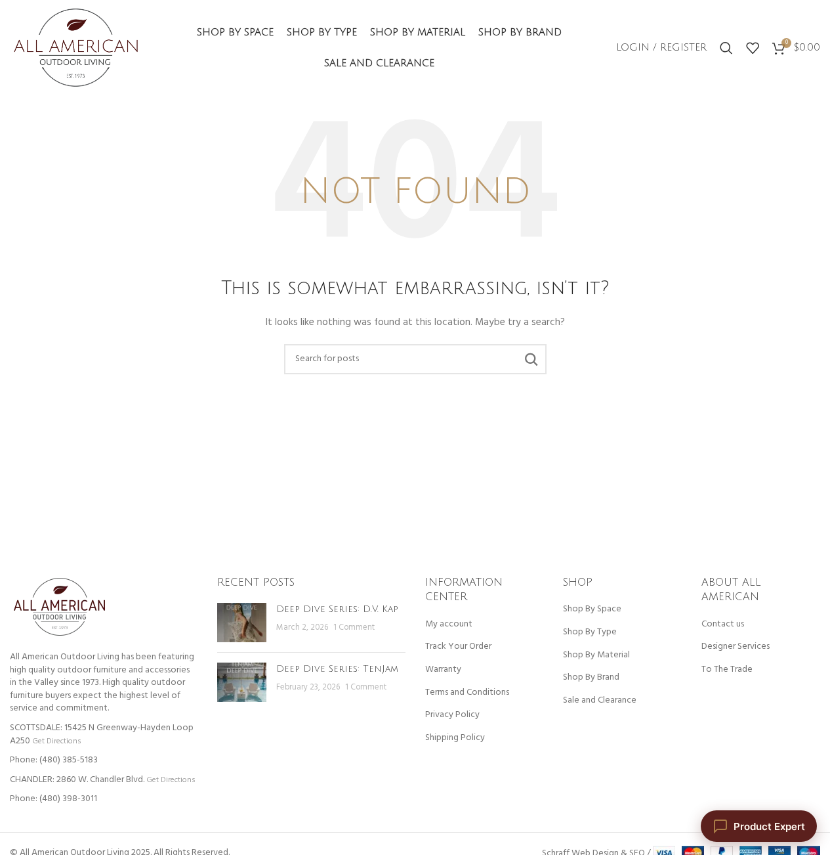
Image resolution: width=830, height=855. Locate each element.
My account (448, 624)
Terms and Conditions (467, 692)
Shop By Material (596, 655)
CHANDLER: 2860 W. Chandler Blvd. (77, 779)
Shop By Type (590, 632)
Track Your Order (458, 646)
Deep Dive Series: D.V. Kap (337, 609)
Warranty (443, 669)
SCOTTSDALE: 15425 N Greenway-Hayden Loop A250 (102, 734)
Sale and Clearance (599, 700)
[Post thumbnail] (241, 622)
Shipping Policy (455, 738)
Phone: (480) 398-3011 (53, 798)
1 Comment (354, 627)
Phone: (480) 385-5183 (54, 760)
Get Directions (56, 741)
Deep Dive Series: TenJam (337, 669)
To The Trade (727, 669)
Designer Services (735, 646)
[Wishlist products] (752, 48)
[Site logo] (76, 47)
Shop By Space (592, 609)
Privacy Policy (452, 715)
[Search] (726, 48)
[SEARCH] (531, 359)
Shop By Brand (591, 677)
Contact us (722, 624)
